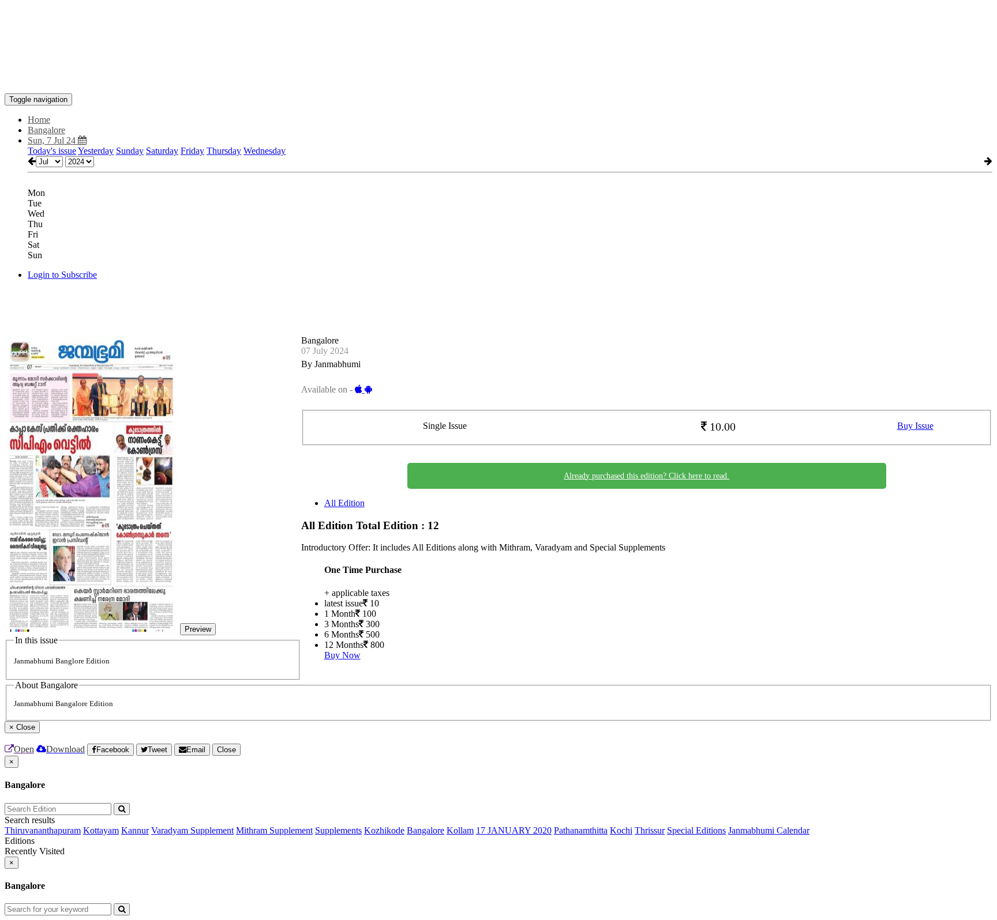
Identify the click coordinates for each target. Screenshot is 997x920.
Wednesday (264, 151)
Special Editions (696, 830)
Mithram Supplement (274, 830)
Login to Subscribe (62, 275)
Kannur (135, 830)
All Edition (344, 503)
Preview (198, 629)
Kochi (621, 830)
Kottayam (101, 830)
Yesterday (96, 151)
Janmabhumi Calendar (768, 830)
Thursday (224, 151)
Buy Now (342, 655)
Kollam (460, 830)
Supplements (338, 830)
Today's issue (52, 151)
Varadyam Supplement (192, 830)
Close (226, 749)
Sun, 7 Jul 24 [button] (53, 140)
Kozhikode (384, 830)
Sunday (130, 151)
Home (39, 120)
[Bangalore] (498, 76)
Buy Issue (915, 426)
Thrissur (650, 830)
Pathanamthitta (581, 830)
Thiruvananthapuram (43, 830)
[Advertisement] (215, 30)
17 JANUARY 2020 (514, 830)
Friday (192, 151)
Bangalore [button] (46, 130)
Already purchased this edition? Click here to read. (646, 476)
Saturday (162, 151)
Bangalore (425, 830)
